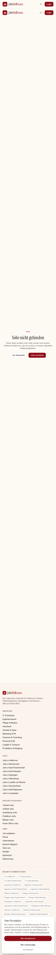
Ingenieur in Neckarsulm (33, 885)
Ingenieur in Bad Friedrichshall (15, 889)
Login (49, 4)
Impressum (7, 855)
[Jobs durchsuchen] (40, 4)
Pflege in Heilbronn (11, 893)
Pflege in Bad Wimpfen (37, 897)
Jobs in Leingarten (10, 793)
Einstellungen (28, 950)
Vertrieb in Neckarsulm (31, 910)
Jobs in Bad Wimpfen (12, 771)
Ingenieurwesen (9, 719)
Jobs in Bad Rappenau (12, 789)
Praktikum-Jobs (9, 816)
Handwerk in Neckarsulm (34, 902)
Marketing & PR (9, 734)
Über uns (6, 848)
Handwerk (7, 726)
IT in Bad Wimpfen (32, 881)
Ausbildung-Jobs (10, 812)
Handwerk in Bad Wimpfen (41, 906)
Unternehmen (8, 841)
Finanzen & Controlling (12, 737)
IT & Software (8, 715)
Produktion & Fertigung (12, 748)
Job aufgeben (9, 833)
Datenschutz (8, 859)
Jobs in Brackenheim (12, 786)
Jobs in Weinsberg (11, 778)
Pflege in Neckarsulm (30, 893)
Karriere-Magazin (10, 844)
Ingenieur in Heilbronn (12, 885)
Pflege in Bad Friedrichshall (14, 897)
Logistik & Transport (11, 745)
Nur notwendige (28, 945)
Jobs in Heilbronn (10, 760)
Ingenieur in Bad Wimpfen (40, 889)
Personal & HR (9, 741)
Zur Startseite (18, 355)
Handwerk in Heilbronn (12, 902)
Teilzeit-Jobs (8, 805)
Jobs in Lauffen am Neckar (14, 782)
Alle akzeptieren (28, 938)
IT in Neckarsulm (25, 877)
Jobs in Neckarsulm (11, 764)
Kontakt (6, 851)
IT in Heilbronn (9, 877)
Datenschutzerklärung (39, 932)
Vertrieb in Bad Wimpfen (38, 914)
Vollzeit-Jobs (8, 809)
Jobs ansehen (37, 355)
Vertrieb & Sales (9, 730)
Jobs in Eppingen (10, 775)
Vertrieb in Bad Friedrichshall (15, 914)
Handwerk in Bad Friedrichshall (15, 906)
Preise (5, 837)
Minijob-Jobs (8, 820)
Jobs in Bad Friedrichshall (14, 768)
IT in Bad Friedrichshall (12, 881)
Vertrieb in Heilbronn (12, 910)
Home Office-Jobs (10, 823)
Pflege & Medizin (10, 723)
